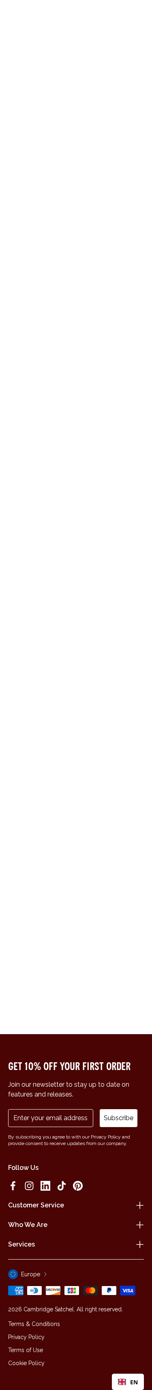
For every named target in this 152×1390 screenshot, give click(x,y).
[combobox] (128, 1382)
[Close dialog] (141, 650)
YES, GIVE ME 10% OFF (111, 728)
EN (134, 1382)
